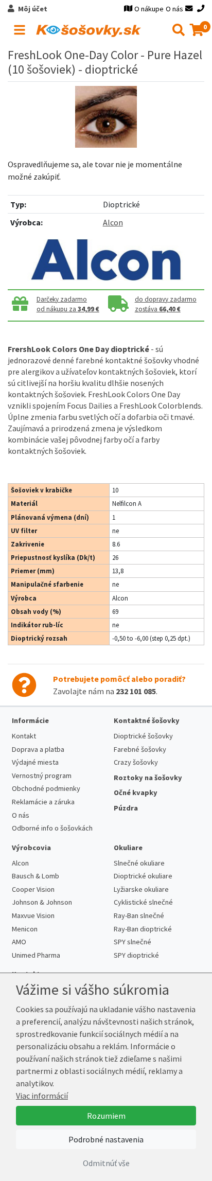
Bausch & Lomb (35, 875)
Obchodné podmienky (46, 788)
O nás (174, 8)
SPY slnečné (132, 941)
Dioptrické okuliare (143, 875)
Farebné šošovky (140, 749)
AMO (19, 941)
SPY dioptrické (136, 955)
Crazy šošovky (136, 762)
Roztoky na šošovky (148, 777)
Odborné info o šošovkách (52, 828)
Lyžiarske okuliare (141, 889)
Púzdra (126, 808)
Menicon (25, 928)
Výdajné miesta (35, 762)
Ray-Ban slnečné (139, 915)
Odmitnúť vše (106, 1163)
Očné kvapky (135, 792)
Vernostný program (42, 775)
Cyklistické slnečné (143, 902)
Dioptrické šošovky (143, 736)
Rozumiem (106, 1116)
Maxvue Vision (33, 915)
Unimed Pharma (36, 955)
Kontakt (24, 736)
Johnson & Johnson (42, 902)
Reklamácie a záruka (43, 801)
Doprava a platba (38, 749)
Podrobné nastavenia (106, 1139)
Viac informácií (42, 1095)
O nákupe (149, 8)
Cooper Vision (33, 889)
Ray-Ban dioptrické (143, 928)
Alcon (113, 222)
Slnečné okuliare (139, 863)
